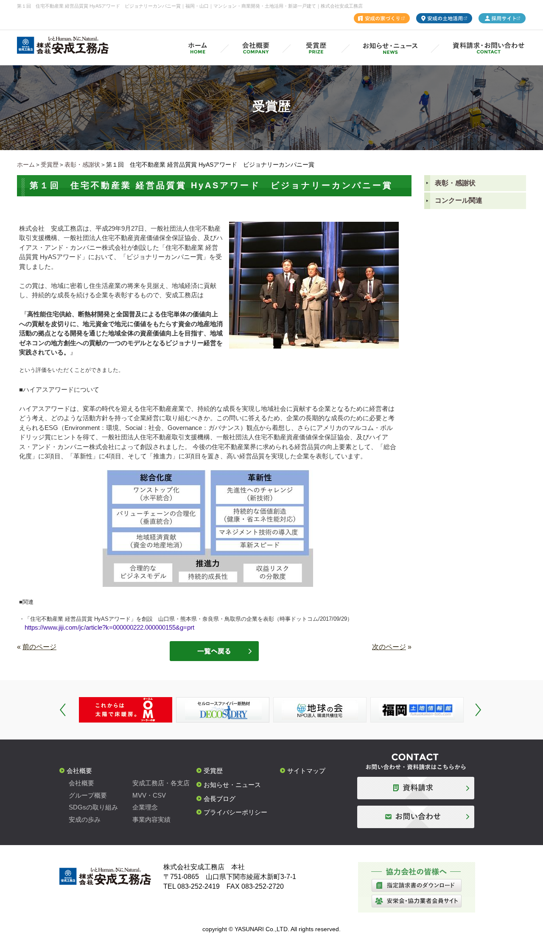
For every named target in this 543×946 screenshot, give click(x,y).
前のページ (39, 646)
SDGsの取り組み (93, 807)
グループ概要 (88, 795)
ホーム (26, 164)
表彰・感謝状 (82, 164)
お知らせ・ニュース (232, 784)
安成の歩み (85, 819)
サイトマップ (306, 770)
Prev (63, 710)
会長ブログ (219, 798)
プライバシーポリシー (235, 812)
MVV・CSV (149, 795)
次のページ (389, 646)
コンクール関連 (458, 200)
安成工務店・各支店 (161, 783)
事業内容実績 (151, 819)
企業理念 (145, 807)
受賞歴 (50, 164)
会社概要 (79, 770)
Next (478, 710)
